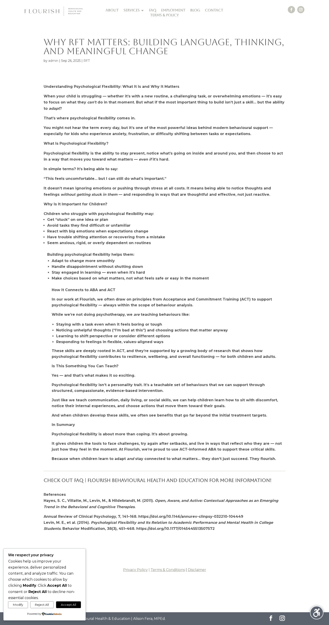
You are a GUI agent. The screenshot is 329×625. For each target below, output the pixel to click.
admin (53, 61)
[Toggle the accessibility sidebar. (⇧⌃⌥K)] (316, 612)
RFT (86, 61)
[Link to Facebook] (271, 619)
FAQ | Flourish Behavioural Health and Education (141, 480)
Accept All (68, 604)
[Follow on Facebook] (291, 9)
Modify (18, 604)
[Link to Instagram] (282, 619)
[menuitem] (112, 11)
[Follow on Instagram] (300, 9)
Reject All (42, 604)
